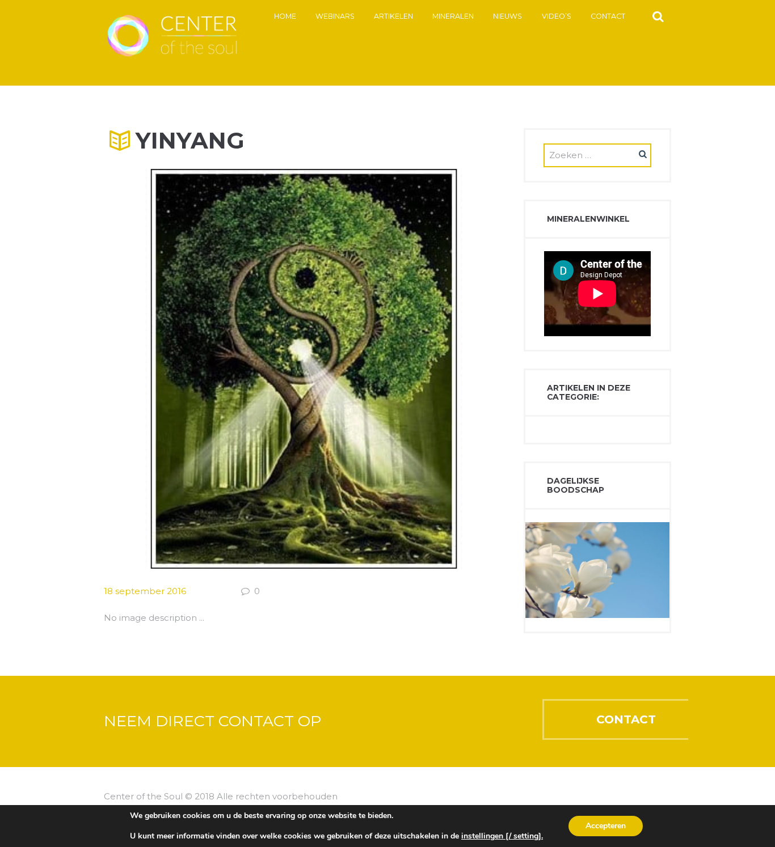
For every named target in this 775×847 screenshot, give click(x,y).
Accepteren (606, 825)
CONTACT (626, 719)
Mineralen (453, 16)
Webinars (335, 16)
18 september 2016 (145, 591)
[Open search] (658, 16)
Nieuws (507, 16)
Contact (608, 16)
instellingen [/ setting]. (502, 836)
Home (285, 16)
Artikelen (393, 16)
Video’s (556, 16)
